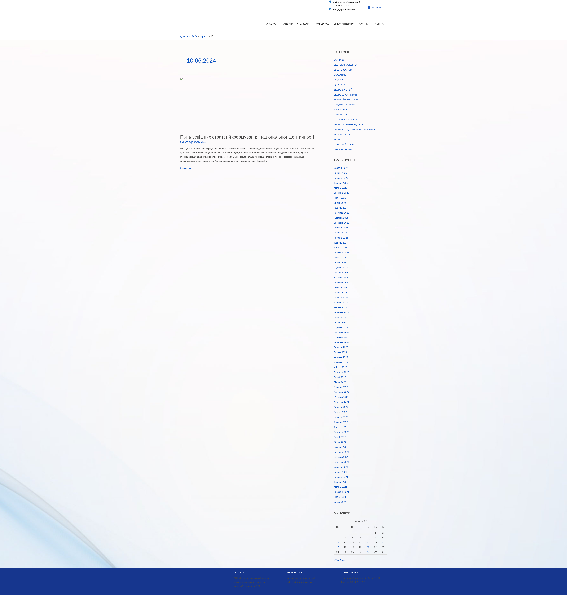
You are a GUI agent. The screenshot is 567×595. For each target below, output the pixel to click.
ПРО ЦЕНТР (286, 23)
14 (367, 542)
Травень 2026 (341, 182)
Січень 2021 (340, 501)
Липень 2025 (340, 232)
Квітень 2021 (340, 486)
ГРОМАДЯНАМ (321, 23)
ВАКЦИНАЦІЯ (341, 74)
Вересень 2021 (341, 462)
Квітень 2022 (340, 427)
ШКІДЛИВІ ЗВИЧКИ (344, 149)
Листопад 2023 (341, 332)
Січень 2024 (340, 322)
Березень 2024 (341, 312)
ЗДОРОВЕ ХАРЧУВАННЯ (347, 94)
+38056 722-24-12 (341, 5)
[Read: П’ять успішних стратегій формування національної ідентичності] (239, 103)
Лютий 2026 (340, 197)
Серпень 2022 (341, 407)
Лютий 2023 (340, 377)
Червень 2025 (341, 237)
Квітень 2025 (340, 247)
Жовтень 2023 (341, 337)
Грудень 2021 (341, 447)
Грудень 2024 (341, 267)
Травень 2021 (341, 482)
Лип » (342, 560)
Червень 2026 (341, 177)
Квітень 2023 (340, 367)
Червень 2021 (341, 477)
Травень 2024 (341, 302)
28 (367, 552)
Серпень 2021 (341, 466)
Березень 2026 (341, 192)
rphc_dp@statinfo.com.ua (344, 9)
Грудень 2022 (341, 387)
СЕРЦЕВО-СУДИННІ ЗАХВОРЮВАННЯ (354, 129)
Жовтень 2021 (341, 457)
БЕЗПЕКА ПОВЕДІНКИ (345, 64)
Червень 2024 (341, 297)
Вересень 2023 (341, 342)
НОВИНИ (380, 23)
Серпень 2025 (341, 227)
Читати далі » (186, 168)
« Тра (336, 560)
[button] (386, 7)
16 (383, 542)
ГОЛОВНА (270, 23)
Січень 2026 (340, 202)
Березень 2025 (341, 252)
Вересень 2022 (341, 402)
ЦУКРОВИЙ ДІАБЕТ (344, 144)
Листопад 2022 (341, 392)
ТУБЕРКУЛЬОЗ (342, 134)
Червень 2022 (341, 417)
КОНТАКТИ (364, 23)
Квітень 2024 (340, 307)
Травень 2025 (341, 242)
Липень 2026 (340, 172)
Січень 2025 (340, 262)
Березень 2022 (341, 432)
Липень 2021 (340, 472)
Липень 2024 (340, 292)
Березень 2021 (341, 491)
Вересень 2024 (341, 282)
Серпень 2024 (341, 287)
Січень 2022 (340, 442)
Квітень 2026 (340, 187)
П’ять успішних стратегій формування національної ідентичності (247, 137)
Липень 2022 (340, 412)
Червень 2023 (341, 357)
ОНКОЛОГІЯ (340, 114)
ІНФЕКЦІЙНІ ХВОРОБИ (346, 99)
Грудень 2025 (341, 207)
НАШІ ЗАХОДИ (341, 109)
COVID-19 (339, 59)
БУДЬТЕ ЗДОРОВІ (189, 142)
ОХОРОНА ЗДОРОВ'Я (345, 119)
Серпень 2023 (341, 347)
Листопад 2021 (341, 452)
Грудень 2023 (341, 327)
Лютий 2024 (340, 317)
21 (367, 547)
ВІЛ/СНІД (338, 79)
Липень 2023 (340, 352)
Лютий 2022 (340, 437)
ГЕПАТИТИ (339, 84)
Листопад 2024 (341, 272)
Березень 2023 (341, 372)
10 (337, 542)
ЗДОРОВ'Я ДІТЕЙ (343, 89)
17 (337, 547)
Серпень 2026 (341, 167)
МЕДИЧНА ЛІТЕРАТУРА (346, 104)
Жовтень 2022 (341, 397)
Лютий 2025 (340, 257)
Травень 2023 (341, 362)
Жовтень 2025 (341, 217)
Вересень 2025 (341, 222)
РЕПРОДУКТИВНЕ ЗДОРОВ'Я (349, 124)
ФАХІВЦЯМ (303, 23)
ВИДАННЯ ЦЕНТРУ (344, 23)
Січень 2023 (340, 382)
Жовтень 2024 (341, 277)
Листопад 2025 (341, 212)
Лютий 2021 (340, 496)
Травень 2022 (341, 422)
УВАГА (337, 139)
